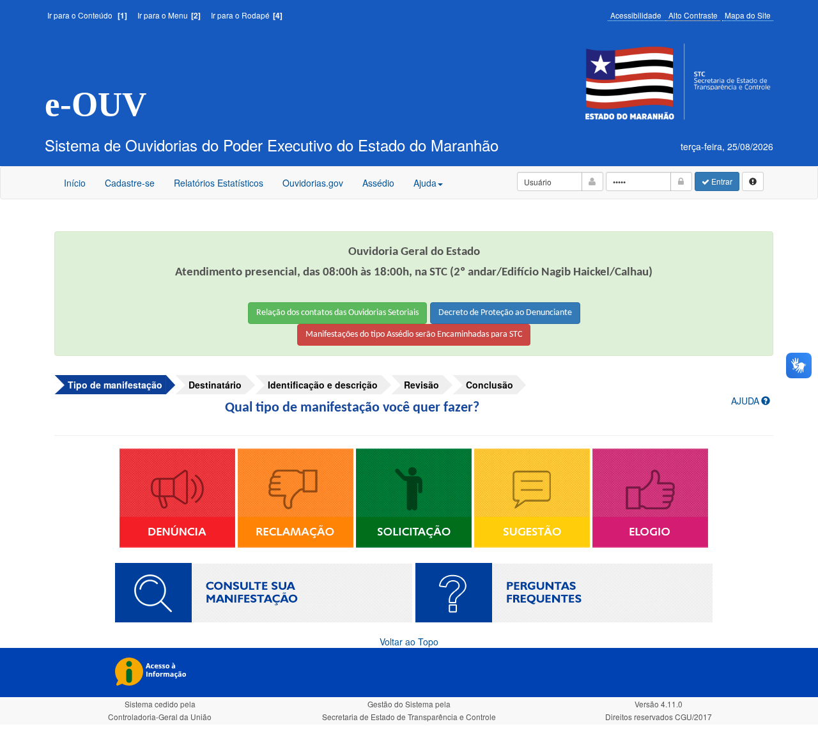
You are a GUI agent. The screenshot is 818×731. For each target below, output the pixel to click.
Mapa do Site (748, 15)
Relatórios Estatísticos (218, 182)
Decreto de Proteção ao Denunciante (505, 313)
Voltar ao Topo (409, 641)
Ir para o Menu (169, 15)
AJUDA (745, 400)
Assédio (378, 187)
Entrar (720, 181)
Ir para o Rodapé (246, 15)
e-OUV (95, 104)
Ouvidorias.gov (312, 187)
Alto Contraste (693, 15)
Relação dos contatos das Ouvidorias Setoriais (337, 313)
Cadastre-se (130, 182)
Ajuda (424, 182)
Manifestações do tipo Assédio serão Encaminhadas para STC (413, 334)
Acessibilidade (635, 15)
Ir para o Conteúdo (87, 15)
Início (75, 182)
